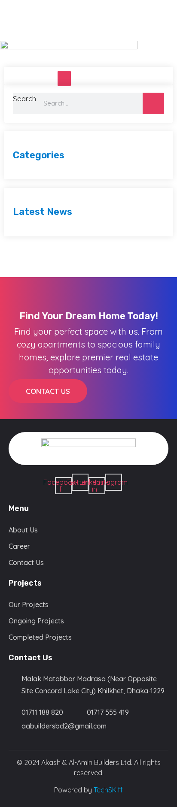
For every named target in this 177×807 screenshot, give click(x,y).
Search (24, 98)
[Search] (153, 103)
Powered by (88, 790)
